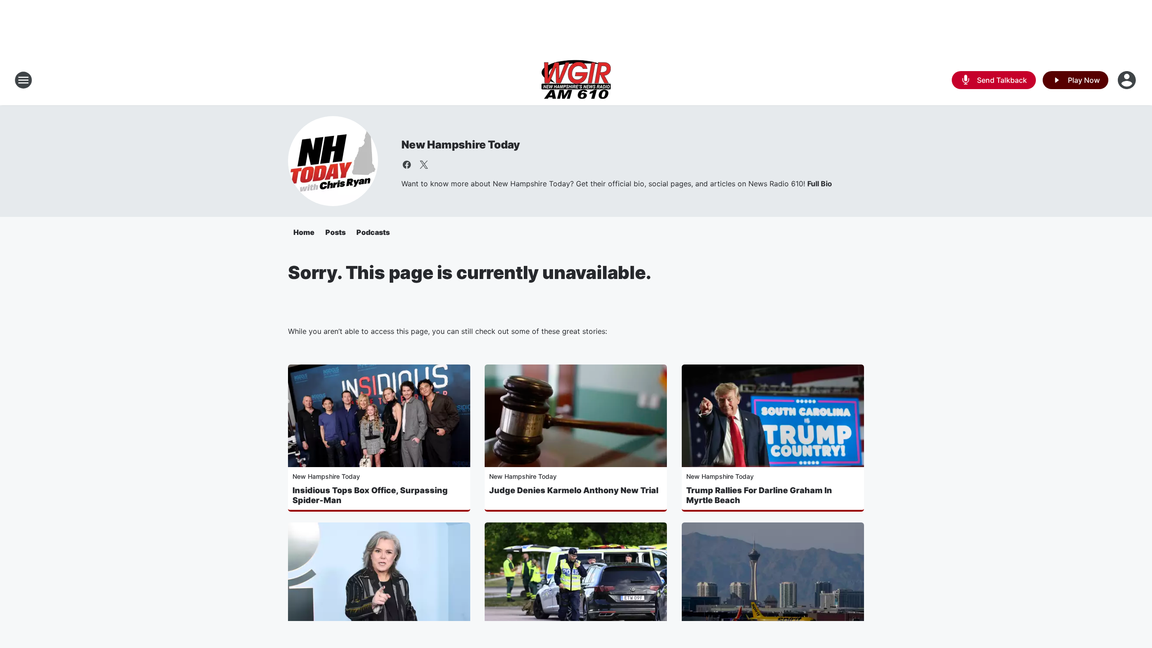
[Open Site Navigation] (23, 80)
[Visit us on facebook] (406, 164)
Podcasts (373, 232)
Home (304, 232)
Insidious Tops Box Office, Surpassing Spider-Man (370, 495)
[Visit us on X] (423, 164)
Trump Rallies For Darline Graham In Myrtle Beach (759, 495)
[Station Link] (576, 80)
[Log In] (1128, 80)
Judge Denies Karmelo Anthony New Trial (573, 490)
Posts (335, 232)
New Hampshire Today (460, 144)
